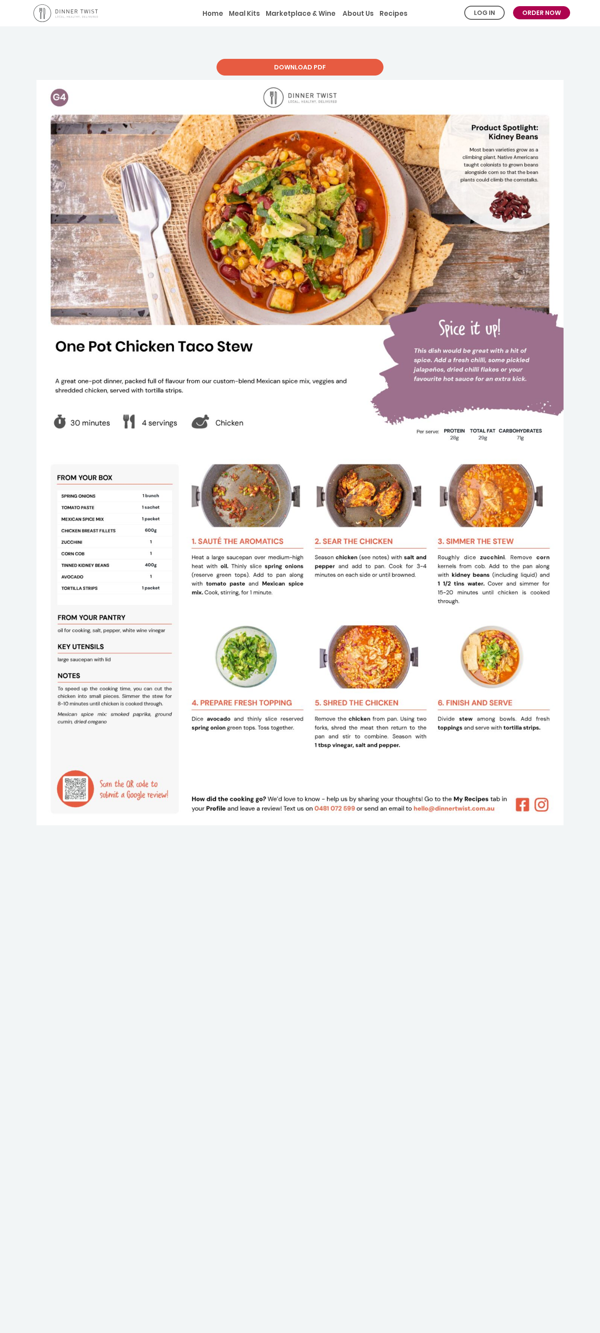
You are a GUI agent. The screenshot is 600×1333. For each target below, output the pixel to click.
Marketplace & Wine (301, 13)
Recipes (394, 13)
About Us (357, 13)
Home (212, 13)
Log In (484, 12)
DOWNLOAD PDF (300, 67)
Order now (541, 12)
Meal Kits (244, 13)
